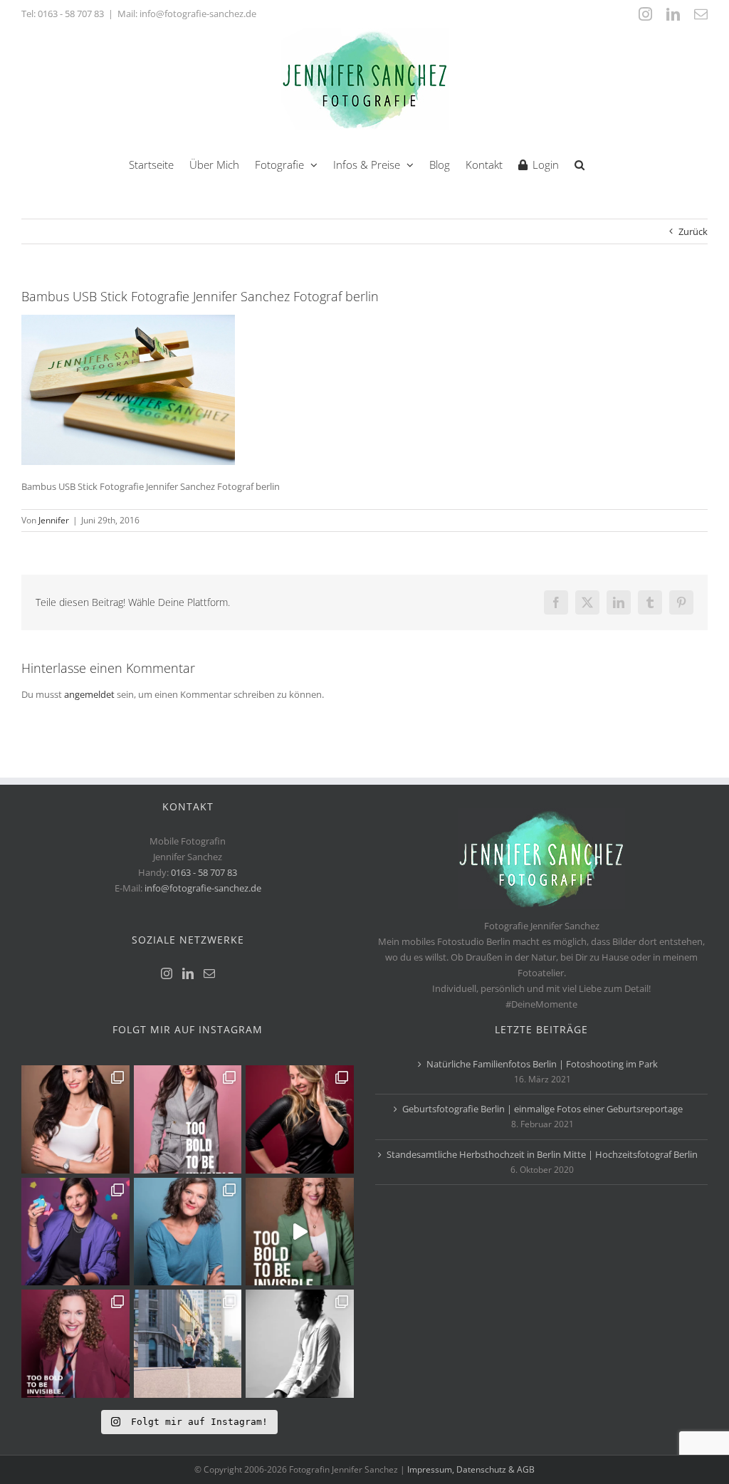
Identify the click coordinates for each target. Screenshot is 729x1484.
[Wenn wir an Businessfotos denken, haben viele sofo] (188, 1344)
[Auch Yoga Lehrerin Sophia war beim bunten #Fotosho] (188, 1232)
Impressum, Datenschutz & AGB (471, 1469)
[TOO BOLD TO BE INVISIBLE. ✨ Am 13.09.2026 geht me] (75, 1344)
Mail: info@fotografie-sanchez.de (186, 13)
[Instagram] (166, 973)
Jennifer (53, 520)
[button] (579, 163)
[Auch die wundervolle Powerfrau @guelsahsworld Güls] (188, 1119)
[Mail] (209, 973)
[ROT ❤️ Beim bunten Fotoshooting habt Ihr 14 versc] (300, 1119)
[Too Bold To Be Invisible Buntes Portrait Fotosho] (300, 1232)
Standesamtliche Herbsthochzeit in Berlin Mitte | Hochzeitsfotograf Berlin (542, 1154)
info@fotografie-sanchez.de (203, 888)
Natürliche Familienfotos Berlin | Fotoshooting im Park (542, 1063)
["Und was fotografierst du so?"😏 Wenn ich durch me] (300, 1344)
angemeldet (89, 694)
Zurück (693, 231)
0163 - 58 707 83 (71, 13)
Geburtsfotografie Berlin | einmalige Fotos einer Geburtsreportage (542, 1108)
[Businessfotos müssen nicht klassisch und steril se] (75, 1232)
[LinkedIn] (188, 973)
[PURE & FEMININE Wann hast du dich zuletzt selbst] (75, 1119)
